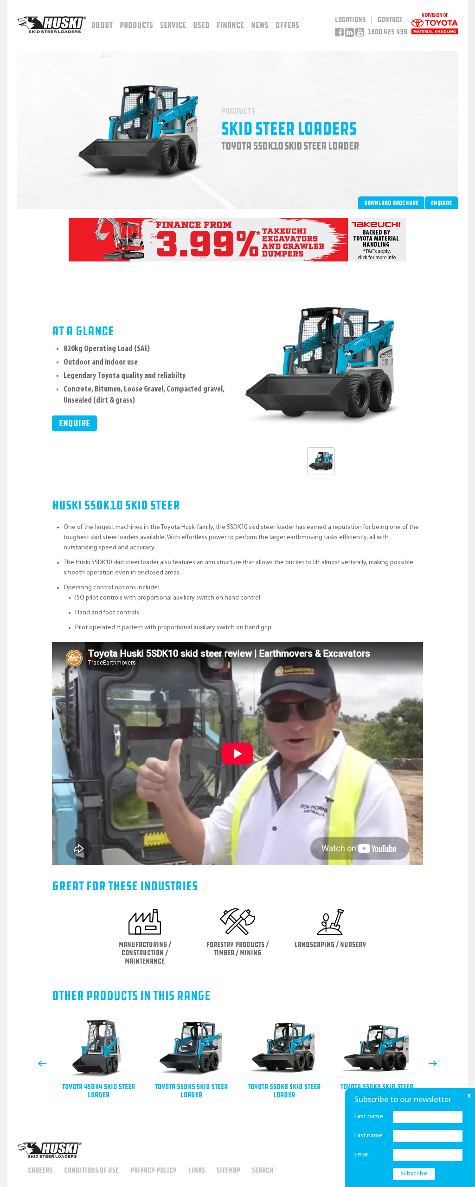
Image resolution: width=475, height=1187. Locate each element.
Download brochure (391, 203)
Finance (230, 25)
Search (263, 1170)
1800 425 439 (387, 32)
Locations (350, 19)
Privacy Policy (153, 1170)
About (102, 25)
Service (173, 25)
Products (136, 25)
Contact (390, 19)
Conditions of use (91, 1170)
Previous (42, 1063)
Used (201, 25)
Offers (287, 25)
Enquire (441, 203)
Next (432, 1063)
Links (196, 1170)
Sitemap (228, 1170)
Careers (40, 1170)
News (260, 25)
